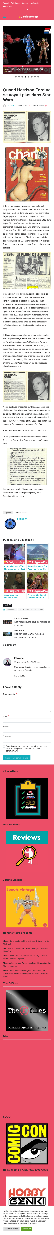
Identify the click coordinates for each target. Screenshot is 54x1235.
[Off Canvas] (4, 17)
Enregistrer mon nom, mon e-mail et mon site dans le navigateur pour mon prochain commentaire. (26, 748)
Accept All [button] (27, 1229)
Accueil (6, 3)
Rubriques (15, 3)
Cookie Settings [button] (11, 1229)
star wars (11, 610)
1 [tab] (16, 77)
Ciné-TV (7, 605)
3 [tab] (22, 77)
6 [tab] (32, 77)
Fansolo (11, 106)
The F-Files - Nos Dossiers (31, 610)
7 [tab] (35, 77)
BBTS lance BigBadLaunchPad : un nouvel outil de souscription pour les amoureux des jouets (25, 973)
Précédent (6, 49)
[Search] (28, 10)
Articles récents (21, 512)
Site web (7, 736)
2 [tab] (19, 77)
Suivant (47, 49)
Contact (24, 3)
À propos (8, 512)
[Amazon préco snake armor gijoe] (27, 50)
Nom (6, 716)
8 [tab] (38, 77)
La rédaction (35, 3)
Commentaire (10, 694)
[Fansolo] (10, 523)
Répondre (19, 676)
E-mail (6, 726)
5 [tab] (28, 77)
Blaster (6, 941)
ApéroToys (7, 6)
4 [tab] (25, 77)
